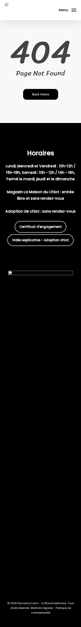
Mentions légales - (43, 608)
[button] (67, 9)
